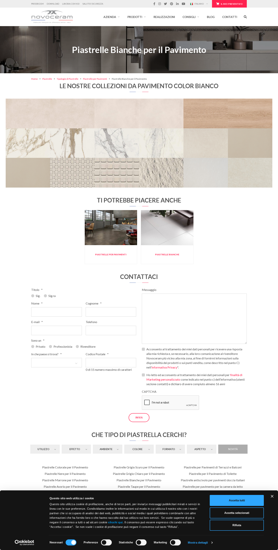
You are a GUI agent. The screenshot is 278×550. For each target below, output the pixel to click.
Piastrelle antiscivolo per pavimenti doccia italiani (213, 480)
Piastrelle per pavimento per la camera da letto (213, 486)
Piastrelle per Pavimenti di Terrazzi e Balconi (213, 467)
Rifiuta (236, 525)
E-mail (37, 322)
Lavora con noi (70, 3)
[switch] (106, 542)
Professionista (63, 346)
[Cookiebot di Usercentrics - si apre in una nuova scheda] (24, 542)
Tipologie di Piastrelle (67, 78)
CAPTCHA (149, 391)
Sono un (37, 340)
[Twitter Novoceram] (165, 4)
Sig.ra (52, 296)
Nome (37, 303)
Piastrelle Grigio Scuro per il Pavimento (139, 467)
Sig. (38, 296)
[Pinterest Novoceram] (172, 4)
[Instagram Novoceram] (159, 4)
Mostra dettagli (198, 542)
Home (34, 78)
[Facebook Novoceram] (154, 4)
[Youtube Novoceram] (183, 4)
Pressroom (37, 3)
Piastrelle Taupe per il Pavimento (139, 486)
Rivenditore (88, 346)
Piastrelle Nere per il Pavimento (65, 473)
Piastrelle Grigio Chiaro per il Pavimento (139, 473)
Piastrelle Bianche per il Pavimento (138, 480)
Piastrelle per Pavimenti (95, 78)
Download (53, 3)
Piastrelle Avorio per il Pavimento (65, 486)
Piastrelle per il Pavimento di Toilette (213, 473)
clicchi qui (115, 522)
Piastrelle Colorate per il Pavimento (65, 467)
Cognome (94, 303)
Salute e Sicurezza (92, 3)
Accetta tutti (237, 500)
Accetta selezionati (236, 512)
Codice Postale (97, 354)
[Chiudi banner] (272, 496)
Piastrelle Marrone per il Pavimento (65, 480)
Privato (40, 346)
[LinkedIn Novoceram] (177, 4)
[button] (112, 17)
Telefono (91, 322)
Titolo (37, 289)
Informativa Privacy (164, 367)
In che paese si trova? (46, 354)
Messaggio (149, 289)
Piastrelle (47, 78)
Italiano (199, 3)
